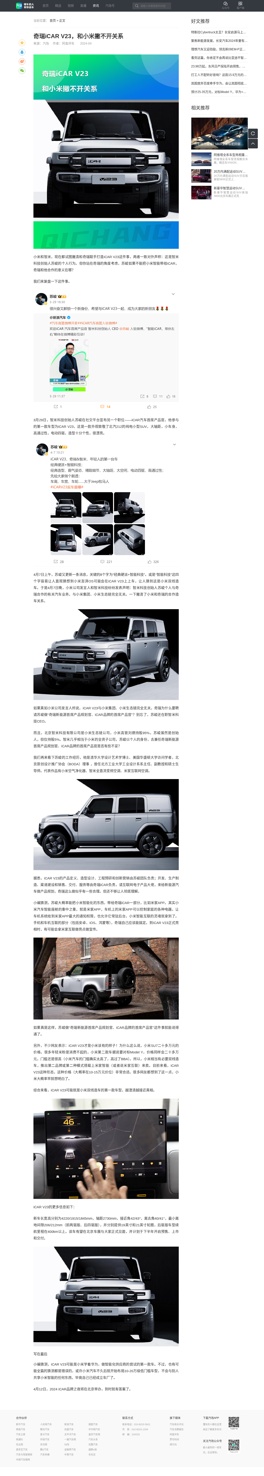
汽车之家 (20, 1434)
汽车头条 (93, 1439)
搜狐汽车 (93, 1424)
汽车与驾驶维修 (24, 1454)
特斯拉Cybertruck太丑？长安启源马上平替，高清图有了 (219, 32)
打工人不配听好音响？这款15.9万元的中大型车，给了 (219, 75)
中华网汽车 (94, 1429)
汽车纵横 (44, 1454)
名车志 (92, 1454)
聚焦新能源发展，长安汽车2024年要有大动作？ (219, 40)
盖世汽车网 (94, 1434)
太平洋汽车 (70, 1434)
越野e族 (93, 1449)
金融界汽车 (70, 1449)
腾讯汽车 (44, 1429)
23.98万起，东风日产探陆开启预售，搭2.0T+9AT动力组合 (219, 66)
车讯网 (43, 1444)
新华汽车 (20, 1424)
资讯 (96, 5)
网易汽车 (20, 1429)
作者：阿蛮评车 (63, 43)
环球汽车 (44, 1439)
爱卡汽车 (44, 1434)
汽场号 (110, 5)
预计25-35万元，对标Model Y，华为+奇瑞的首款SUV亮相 (219, 92)
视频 (71, 5)
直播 (83, 5)
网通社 (19, 1439)
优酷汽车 (93, 1444)
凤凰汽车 (69, 1429)
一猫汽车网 (70, 1439)
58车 (66, 1444)
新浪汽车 (69, 1424)
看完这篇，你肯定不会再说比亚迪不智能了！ (219, 57)
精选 (58, 5)
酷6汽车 (44, 1449)
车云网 (19, 1444)
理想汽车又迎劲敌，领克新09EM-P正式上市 (219, 49)
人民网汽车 (46, 1424)
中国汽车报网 (23, 1459)
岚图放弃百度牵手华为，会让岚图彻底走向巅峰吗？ (219, 83)
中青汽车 (69, 1454)
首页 (46, 5)
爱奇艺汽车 (22, 1449)
